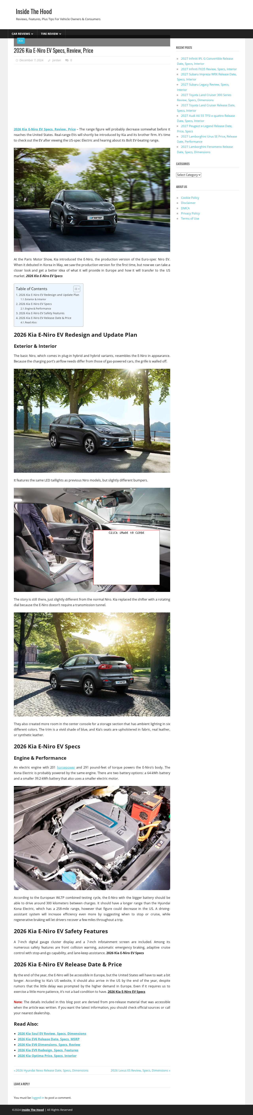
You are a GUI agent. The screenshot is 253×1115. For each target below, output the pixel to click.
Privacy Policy (190, 213)
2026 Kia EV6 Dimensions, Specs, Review (49, 1044)
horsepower (66, 767)
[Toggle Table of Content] (74, 289)
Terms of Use (190, 218)
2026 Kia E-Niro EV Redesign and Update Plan (49, 295)
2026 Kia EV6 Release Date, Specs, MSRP (48, 1039)
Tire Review (49, 34)
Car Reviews (21, 34)
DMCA (185, 208)
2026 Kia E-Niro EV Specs (35, 304)
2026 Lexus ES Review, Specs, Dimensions (139, 1070)
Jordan (56, 60)
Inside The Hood (34, 11)
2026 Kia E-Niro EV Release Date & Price (45, 318)
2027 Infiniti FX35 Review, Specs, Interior (209, 69)
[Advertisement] (92, 95)
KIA (21, 40)
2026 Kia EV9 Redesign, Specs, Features (48, 1050)
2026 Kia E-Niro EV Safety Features (41, 313)
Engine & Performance (38, 308)
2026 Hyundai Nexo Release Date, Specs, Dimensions (52, 1070)
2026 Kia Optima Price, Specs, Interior (47, 1056)
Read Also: (31, 322)
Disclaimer (188, 203)
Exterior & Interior (35, 299)
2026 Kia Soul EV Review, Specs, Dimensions (52, 1033)
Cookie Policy (190, 198)
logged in (38, 1098)
